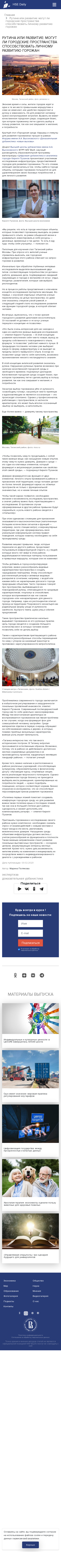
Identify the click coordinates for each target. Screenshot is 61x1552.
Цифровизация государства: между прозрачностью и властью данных (23, 1149)
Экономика (10, 1280)
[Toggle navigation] (54, 4)
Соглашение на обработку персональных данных (30, 1337)
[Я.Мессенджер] (19, 888)
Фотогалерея (11, 1296)
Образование (11, 1291)
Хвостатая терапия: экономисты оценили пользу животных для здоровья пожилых (30, 1203)
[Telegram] (41, 888)
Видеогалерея (40, 1296)
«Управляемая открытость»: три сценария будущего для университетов (26, 1256)
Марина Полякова (19, 868)
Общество (38, 1280)
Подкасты (9, 1301)
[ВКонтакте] (26, 888)
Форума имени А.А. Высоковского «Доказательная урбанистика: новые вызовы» (29, 140)
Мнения (37, 1291)
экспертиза (10, 875)
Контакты (8, 1306)
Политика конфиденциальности (30, 1335)
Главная (9, 15)
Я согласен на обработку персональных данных (30, 949)
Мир (6, 1286)
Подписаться (31, 943)
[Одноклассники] (34, 888)
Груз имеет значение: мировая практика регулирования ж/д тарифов (25, 1094)
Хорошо (30, 1544)
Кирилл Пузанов (20, 158)
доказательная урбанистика (22, 879)
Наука (36, 1286)
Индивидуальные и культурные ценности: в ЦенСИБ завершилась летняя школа (27, 1040)
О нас (36, 1301)
